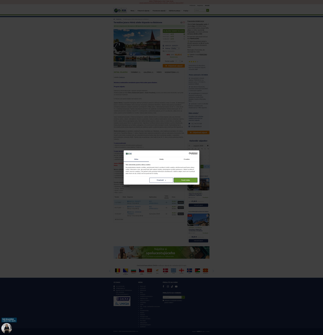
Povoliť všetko (185, 180)
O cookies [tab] (187, 159)
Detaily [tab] (161, 159)
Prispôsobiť (160, 180)
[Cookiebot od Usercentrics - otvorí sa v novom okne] (190, 153)
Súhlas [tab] (136, 159)
